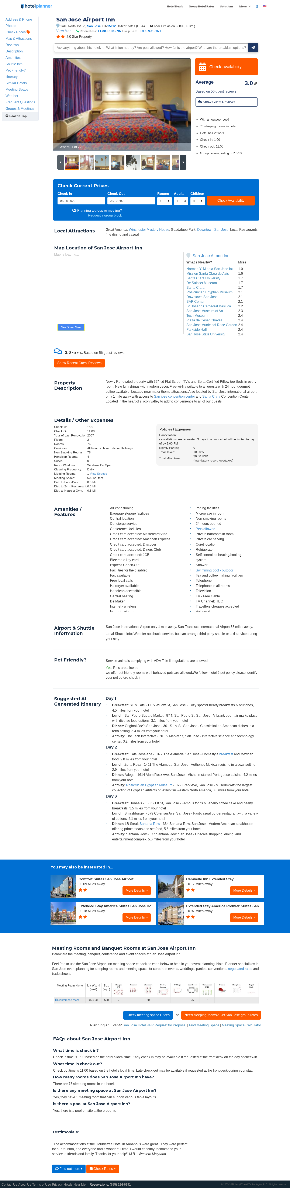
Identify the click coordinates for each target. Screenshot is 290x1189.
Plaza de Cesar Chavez (204, 320)
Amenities (13, 57)
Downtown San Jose (212, 229)
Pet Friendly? (16, 70)
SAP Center (195, 301)
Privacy (57, 1184)
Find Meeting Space (204, 1025)
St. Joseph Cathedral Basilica (208, 306)
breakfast (226, 754)
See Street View (71, 327)
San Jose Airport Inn (211, 255)
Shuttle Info (14, 64)
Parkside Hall (196, 329)
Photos (11, 26)
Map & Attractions (19, 38)
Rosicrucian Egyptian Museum (209, 292)
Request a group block (105, 215)
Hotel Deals (175, 6)
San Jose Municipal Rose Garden (211, 325)
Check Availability (230, 200)
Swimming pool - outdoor (214, 570)
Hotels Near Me (75, 1184)
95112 (111, 26)
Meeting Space (17, 89)
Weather (12, 96)
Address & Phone (19, 19)
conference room (68, 1000)
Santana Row (149, 824)
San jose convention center (174, 396)
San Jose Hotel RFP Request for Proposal (154, 1025)
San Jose (94, 26)
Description (14, 51)
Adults (179, 194)
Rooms (163, 194)
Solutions (227, 6)
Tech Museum (196, 315)
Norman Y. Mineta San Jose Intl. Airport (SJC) (220, 269)
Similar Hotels (16, 83)
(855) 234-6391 (120, 1184)
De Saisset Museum (201, 283)
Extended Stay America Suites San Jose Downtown (117, 906)
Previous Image (66, 104)
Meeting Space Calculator (241, 1025)
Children (197, 194)
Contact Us (9, 1184)
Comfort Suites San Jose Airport (106, 879)
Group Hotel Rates (201, 6)
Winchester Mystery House (149, 229)
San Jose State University (205, 334)
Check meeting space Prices (148, 1015)
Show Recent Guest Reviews (79, 363)
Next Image (177, 104)
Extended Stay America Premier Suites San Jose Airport (225, 906)
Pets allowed (205, 529)
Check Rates (103, 1169)
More (243, 6)
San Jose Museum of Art (204, 311)
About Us (24, 1184)
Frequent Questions (20, 102)
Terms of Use (41, 1184)
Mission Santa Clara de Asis (207, 273)
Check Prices (16, 32)
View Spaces (98, 473)
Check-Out (116, 194)
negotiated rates (240, 969)
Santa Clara (195, 287)
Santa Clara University (203, 278)
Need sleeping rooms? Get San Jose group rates (221, 1015)
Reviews (12, 45)
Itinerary (12, 77)
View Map (63, 31)
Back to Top (17, 116)
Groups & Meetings (20, 108)
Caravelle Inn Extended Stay (210, 879)
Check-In (65, 194)
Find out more (70, 1169)
